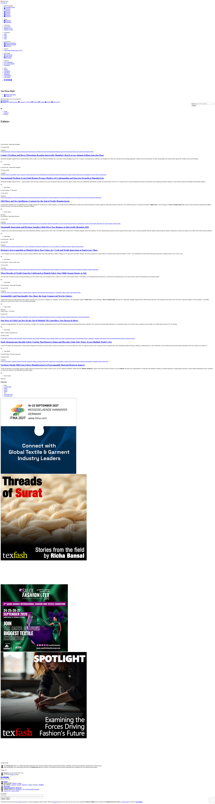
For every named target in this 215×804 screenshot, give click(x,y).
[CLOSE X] (4, 3)
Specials (7, 10)
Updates (7, 13)
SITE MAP (5, 1)
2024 (5, 35)
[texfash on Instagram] (11, 80)
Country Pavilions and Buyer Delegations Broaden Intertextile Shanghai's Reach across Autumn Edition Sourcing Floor (52, 155)
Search (193, 103)
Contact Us (13, 774)
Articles (19, 783)
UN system (7, 77)
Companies (7, 71)
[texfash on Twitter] (6, 80)
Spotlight (8, 20)
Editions (14, 783)
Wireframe (8, 22)
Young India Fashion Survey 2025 (13, 50)
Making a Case (8, 28)
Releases (8, 15)
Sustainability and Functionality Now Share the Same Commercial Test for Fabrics (36, 296)
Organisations (7, 75)
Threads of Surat (8, 29)
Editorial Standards (11, 44)
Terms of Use (7, 791)
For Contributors (8, 62)
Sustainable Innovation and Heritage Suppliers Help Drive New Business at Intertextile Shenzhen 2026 (45, 227)
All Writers (8, 58)
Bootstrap (55, 802)
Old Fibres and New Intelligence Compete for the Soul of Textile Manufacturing (35, 201)
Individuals (7, 72)
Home (5, 111)
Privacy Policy (15, 791)
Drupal (19, 802)
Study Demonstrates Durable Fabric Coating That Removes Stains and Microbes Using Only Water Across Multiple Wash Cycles (56, 342)
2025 (5, 34)
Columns (7, 9)
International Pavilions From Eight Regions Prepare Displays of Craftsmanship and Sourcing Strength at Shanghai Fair (52, 178)
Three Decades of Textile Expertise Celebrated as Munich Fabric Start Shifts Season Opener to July (44, 273)
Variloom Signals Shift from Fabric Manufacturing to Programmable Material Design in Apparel (43, 365)
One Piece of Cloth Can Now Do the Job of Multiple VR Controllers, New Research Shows (39, 320)
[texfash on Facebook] (4, 80)
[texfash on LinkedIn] (8, 80)
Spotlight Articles (10, 7)
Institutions (7, 74)
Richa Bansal (8, 54)
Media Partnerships (10, 43)
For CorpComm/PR (9, 63)
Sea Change (7, 26)
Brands (6, 69)
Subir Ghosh (8, 56)
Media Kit (8, 46)
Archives (8, 16)
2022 (5, 38)
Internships (7, 65)
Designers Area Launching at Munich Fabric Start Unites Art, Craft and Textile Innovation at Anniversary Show (49, 250)
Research (8, 12)
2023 (5, 37)
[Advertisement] (51, 134)
